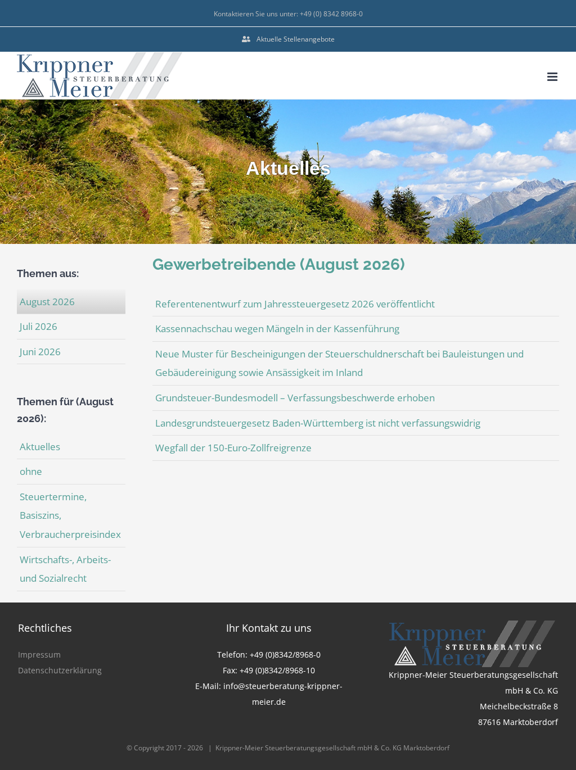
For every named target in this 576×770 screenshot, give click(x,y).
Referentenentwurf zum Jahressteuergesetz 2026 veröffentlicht (295, 303)
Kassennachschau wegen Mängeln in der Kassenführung (277, 328)
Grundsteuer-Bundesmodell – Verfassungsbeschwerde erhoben (295, 397)
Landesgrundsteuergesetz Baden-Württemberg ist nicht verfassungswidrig (317, 422)
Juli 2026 (38, 326)
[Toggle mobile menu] (553, 77)
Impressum (39, 654)
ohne (31, 471)
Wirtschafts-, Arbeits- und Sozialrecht (65, 569)
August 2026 (47, 301)
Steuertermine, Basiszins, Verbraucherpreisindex (70, 515)
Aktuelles (40, 446)
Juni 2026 (40, 351)
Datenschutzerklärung (60, 670)
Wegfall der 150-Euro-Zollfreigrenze (233, 447)
